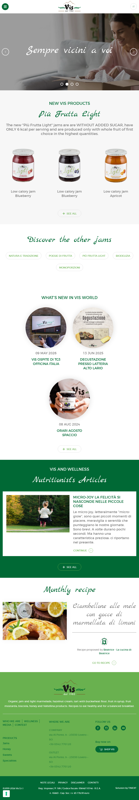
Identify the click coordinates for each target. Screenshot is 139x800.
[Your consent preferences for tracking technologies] (6, 793)
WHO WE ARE (11, 721)
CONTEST (21, 724)
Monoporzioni (69, 267)
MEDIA (7, 724)
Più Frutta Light (94, 255)
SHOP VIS (109, 749)
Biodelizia (123, 255)
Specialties (9, 760)
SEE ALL (69, 213)
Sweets (7, 754)
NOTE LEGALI (47, 782)
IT (134, 6)
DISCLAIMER (78, 782)
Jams (6, 743)
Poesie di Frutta (60, 255)
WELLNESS (31, 721)
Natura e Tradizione (23, 255)
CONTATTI (93, 782)
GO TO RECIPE (101, 662)
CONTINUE (80, 550)
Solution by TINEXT (125, 788)
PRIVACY (63, 782)
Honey (7, 749)
